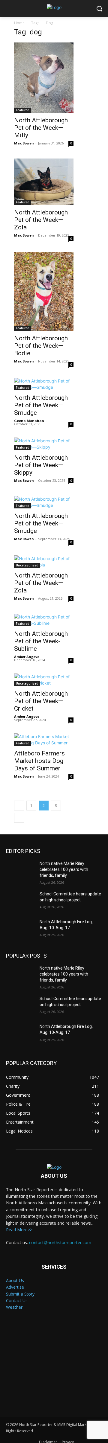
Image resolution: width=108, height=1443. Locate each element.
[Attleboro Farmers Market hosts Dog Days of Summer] (44, 739)
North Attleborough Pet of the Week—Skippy (41, 465)
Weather (14, 1307)
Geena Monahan (29, 420)
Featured (22, 110)
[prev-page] (19, 805)
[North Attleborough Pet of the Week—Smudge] (44, 384)
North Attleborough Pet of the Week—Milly (41, 128)
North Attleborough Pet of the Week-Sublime (41, 641)
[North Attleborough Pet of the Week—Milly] (44, 77)
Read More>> (19, 1229)
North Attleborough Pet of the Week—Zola (41, 220)
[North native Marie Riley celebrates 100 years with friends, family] (20, 871)
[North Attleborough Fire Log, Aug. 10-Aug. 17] (20, 929)
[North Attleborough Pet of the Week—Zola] (44, 182)
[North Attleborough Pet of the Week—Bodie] (44, 291)
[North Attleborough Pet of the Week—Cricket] (44, 679)
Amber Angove (26, 656)
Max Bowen (24, 143)
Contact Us (17, 1300)
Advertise (15, 1287)
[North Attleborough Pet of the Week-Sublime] (44, 620)
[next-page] (19, 818)
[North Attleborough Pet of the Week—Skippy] (44, 444)
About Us (15, 1280)
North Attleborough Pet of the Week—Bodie (41, 346)
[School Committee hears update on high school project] (20, 901)
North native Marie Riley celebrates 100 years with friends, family (64, 869)
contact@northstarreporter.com (60, 1242)
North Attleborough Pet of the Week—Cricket (41, 701)
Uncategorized (27, 565)
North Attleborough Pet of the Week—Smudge (41, 405)
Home (19, 22)
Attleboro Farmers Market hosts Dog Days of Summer (39, 761)
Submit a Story (20, 1294)
